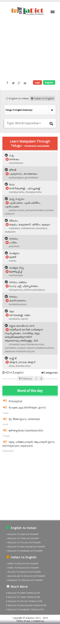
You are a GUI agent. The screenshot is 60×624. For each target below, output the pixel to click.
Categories (51, 372)
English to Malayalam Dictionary (26, 546)
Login (37, 82)
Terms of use (23, 620)
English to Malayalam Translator (26, 605)
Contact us (38, 620)
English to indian (18, 98)
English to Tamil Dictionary (23, 538)
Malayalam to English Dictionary (26, 576)
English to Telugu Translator (24, 601)
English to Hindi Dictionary (23, 534)
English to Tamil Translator (23, 597)
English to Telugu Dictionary (24, 542)
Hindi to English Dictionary (23, 563)
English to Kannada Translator (25, 609)
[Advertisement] (30, 48)
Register (49, 82)
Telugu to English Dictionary (24, 571)
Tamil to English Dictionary (23, 567)
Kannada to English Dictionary (25, 580)
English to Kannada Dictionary (25, 550)
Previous (26, 378)
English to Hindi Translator (23, 592)
